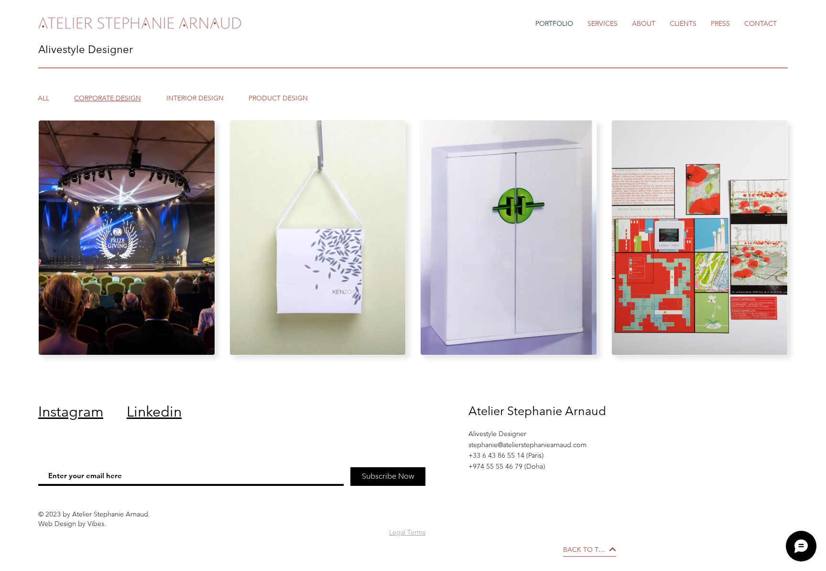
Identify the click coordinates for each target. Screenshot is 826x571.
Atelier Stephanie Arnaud (537, 411)
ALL (43, 98)
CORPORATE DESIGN (107, 98)
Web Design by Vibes (71, 523)
